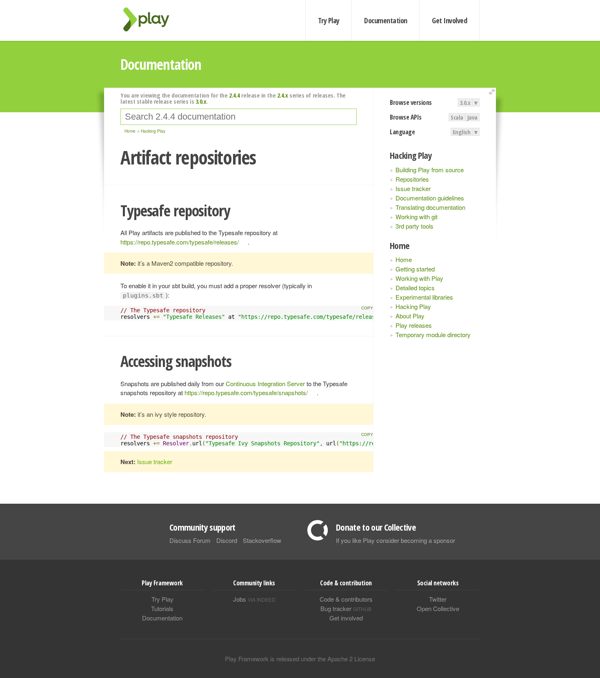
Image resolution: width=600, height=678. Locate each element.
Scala (457, 117)
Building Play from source (430, 169)
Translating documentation (430, 207)
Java (472, 117)
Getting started (415, 269)
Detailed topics (415, 287)
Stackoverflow (262, 540)
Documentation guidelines (430, 197)
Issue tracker (413, 188)
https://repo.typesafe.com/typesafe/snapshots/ (246, 392)
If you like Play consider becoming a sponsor (395, 540)
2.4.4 (234, 95)
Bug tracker (345, 608)
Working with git (417, 216)
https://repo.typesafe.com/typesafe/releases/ (179, 242)
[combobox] (238, 117)
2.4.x (282, 95)
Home (404, 259)
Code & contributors (346, 599)
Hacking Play (413, 306)
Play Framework (151, 19)
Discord (226, 540)
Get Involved (449, 20)
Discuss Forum (190, 540)
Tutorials (162, 608)
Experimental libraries (424, 297)
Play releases (414, 325)
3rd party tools (414, 226)
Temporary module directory (433, 334)
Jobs (254, 599)
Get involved (346, 618)
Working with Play (419, 278)
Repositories (412, 179)
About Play (410, 315)
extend (493, 92)
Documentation (385, 20)
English (462, 132)
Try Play (329, 20)
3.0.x (465, 102)
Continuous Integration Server (265, 383)
